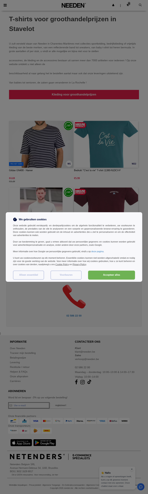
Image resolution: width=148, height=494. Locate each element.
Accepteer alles (111, 275)
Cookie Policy (62, 264)
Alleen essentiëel (28, 275)
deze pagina (97, 251)
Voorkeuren (66, 275)
